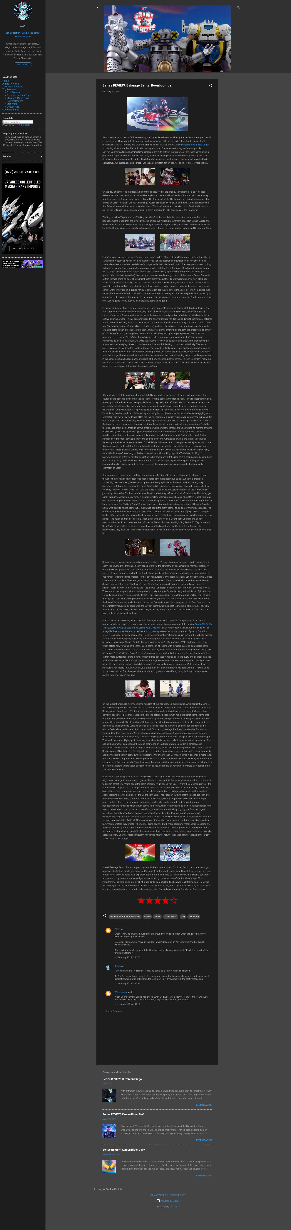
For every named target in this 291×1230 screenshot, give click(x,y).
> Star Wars (11, 103)
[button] (210, 85)
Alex (117, 966)
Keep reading (204, 1105)
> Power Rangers (14, 101)
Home (5, 80)
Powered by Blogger (170, 1201)
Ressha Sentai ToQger (120, 627)
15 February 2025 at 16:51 (127, 1004)
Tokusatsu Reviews (12, 86)
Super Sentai (170, 916)
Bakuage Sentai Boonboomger (125, 916)
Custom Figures (10, 109)
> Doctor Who (12, 106)
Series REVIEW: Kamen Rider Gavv (123, 1149)
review (147, 916)
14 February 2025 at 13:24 (127, 983)
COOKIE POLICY (178, 1195)
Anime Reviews (10, 83)
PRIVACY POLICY (159, 1195)
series (157, 916)
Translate (25, 125)
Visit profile (23, 64)
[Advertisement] (230, 124)
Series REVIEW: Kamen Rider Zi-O (123, 1114)
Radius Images (174, 1207)
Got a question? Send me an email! (22, 33)
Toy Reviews (9, 89)
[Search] (238, 8)
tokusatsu (194, 916)
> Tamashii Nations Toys (18, 95)
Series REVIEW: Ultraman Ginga (122, 1079)
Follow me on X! (23, 36)
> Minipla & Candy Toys (17, 98)
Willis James (121, 992)
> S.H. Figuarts (12, 92)
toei (183, 916)
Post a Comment (114, 1011)
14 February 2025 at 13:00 (127, 957)
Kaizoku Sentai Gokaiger (148, 627)
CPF (117, 929)
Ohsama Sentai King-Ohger (195, 144)
